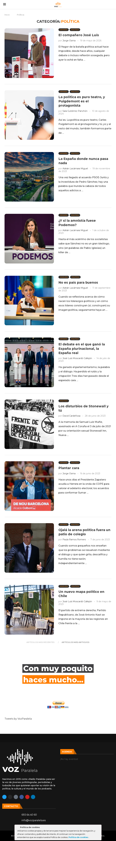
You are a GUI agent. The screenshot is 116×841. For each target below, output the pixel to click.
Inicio (7, 14)
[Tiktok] (16, 797)
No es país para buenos (78, 282)
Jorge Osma (69, 40)
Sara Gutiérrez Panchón (75, 111)
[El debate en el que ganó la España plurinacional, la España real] (29, 362)
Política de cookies (79, 837)
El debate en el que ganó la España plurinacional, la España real (81, 348)
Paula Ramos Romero (74, 539)
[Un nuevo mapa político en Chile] (29, 609)
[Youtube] (27, 797)
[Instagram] (10, 797)
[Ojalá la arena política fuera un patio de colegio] (29, 548)
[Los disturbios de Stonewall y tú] (29, 424)
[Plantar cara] (29, 486)
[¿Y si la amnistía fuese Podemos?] (29, 238)
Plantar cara (68, 468)
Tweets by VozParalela (18, 718)
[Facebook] (21, 797)
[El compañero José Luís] (29, 53)
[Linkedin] (33, 797)
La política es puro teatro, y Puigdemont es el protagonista (81, 101)
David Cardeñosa (71, 415)
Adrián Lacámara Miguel (75, 168)
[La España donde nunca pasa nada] (29, 177)
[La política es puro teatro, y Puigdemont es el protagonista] (29, 115)
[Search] (111, 4)
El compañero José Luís (78, 35)
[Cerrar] (99, 828)
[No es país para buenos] (29, 300)
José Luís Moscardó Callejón (77, 358)
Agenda (67, 751)
